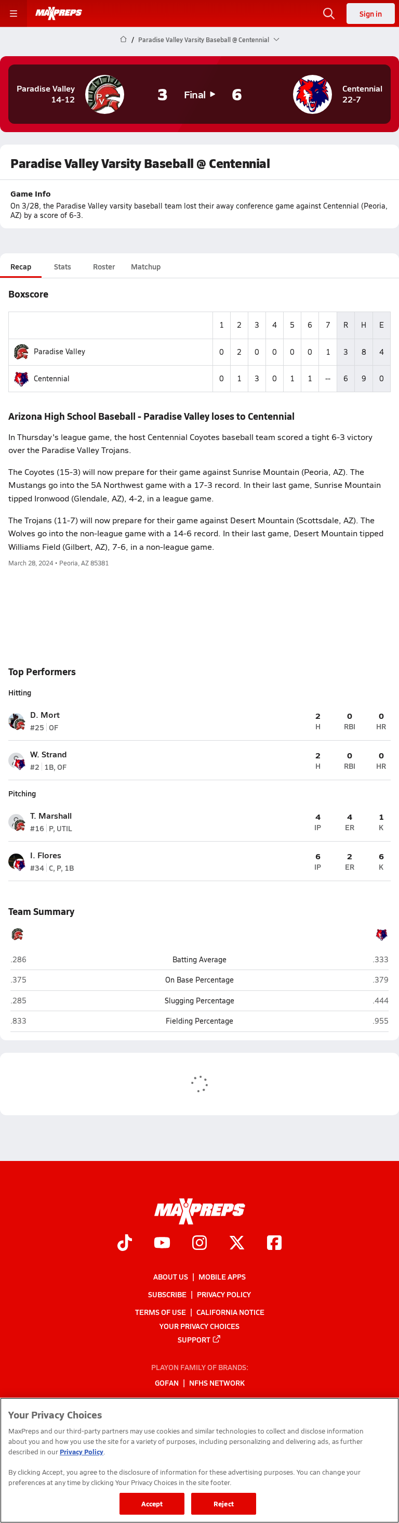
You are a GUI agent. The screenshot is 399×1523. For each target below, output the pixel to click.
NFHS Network (217, 1382)
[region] (199, 1460)
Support (194, 1339)
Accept (152, 1503)
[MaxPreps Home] (58, 13)
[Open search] (328, 13)
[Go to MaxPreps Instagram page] (199, 1243)
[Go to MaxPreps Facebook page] (274, 1243)
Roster (104, 266)
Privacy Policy (224, 1294)
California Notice (230, 1312)
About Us (170, 1276)
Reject (224, 1503)
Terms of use (160, 1312)
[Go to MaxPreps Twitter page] (237, 1243)
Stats (62, 266)
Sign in (371, 13)
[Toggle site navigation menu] (13, 13)
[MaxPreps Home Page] (123, 39)
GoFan (167, 1382)
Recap (20, 266)
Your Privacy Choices (199, 1325)
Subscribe (167, 1294)
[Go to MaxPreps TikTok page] (124, 1243)
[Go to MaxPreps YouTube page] (162, 1243)
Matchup (146, 266)
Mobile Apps (222, 1276)
